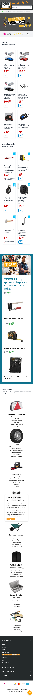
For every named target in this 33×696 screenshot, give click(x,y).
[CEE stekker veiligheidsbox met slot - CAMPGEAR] (23, 116)
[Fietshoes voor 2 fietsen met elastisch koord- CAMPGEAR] (9, 116)
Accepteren (11, 519)
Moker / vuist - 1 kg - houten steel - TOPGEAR (9, 230)
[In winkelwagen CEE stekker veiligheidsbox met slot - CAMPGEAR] (20, 135)
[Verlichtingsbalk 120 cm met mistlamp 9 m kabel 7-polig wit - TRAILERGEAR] (9, 158)
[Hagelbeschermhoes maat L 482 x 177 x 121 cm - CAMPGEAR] (9, 56)
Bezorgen (4, 644)
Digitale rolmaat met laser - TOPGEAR (15, 348)
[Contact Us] (18, 2)
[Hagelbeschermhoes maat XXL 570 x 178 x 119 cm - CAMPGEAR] (9, 86)
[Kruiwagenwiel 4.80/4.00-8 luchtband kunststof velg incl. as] (23, 189)
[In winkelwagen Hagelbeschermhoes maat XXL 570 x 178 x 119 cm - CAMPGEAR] (6, 105)
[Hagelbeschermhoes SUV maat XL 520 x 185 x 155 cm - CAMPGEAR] (23, 56)
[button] (16, 641)
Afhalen (4, 647)
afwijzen (11, 514)
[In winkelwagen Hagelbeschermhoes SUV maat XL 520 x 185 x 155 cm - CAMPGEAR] (20, 75)
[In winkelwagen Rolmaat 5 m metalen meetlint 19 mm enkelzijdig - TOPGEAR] (20, 178)
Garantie (4, 657)
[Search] (30, 7)
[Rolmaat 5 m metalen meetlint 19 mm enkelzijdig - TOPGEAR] (23, 158)
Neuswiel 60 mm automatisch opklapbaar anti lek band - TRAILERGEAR (23, 232)
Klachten (4, 660)
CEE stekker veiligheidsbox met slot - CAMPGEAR (23, 126)
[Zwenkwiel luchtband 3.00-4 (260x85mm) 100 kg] (9, 189)
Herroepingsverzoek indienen (10, 654)
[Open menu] (13, 2)
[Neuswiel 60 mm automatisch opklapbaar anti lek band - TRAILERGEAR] (23, 221)
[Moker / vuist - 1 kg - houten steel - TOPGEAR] (9, 221)
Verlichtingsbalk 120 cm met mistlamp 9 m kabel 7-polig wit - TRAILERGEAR (9, 169)
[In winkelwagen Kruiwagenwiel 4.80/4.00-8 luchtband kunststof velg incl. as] (20, 210)
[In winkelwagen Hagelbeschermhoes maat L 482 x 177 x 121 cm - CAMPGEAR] (6, 75)
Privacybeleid (24, 689)
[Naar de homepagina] (6, 4)
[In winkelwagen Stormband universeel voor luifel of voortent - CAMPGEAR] (20, 105)
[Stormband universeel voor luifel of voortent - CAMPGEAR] (23, 86)
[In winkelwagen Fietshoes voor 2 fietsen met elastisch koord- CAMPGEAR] (6, 135)
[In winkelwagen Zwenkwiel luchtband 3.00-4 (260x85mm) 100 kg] (6, 210)
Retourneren (10, 653)
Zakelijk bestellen (7, 663)
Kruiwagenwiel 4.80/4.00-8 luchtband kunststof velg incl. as (23, 200)
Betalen (4, 650)
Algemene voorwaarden (12, 689)
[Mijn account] (22, 2)
